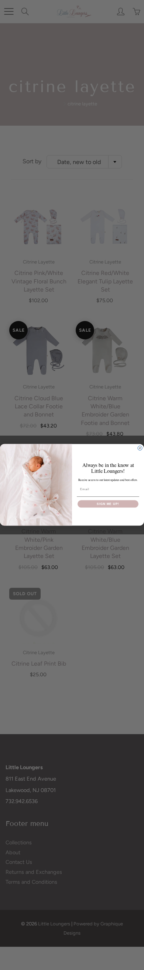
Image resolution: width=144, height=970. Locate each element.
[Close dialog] (140, 448)
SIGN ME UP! (108, 504)
